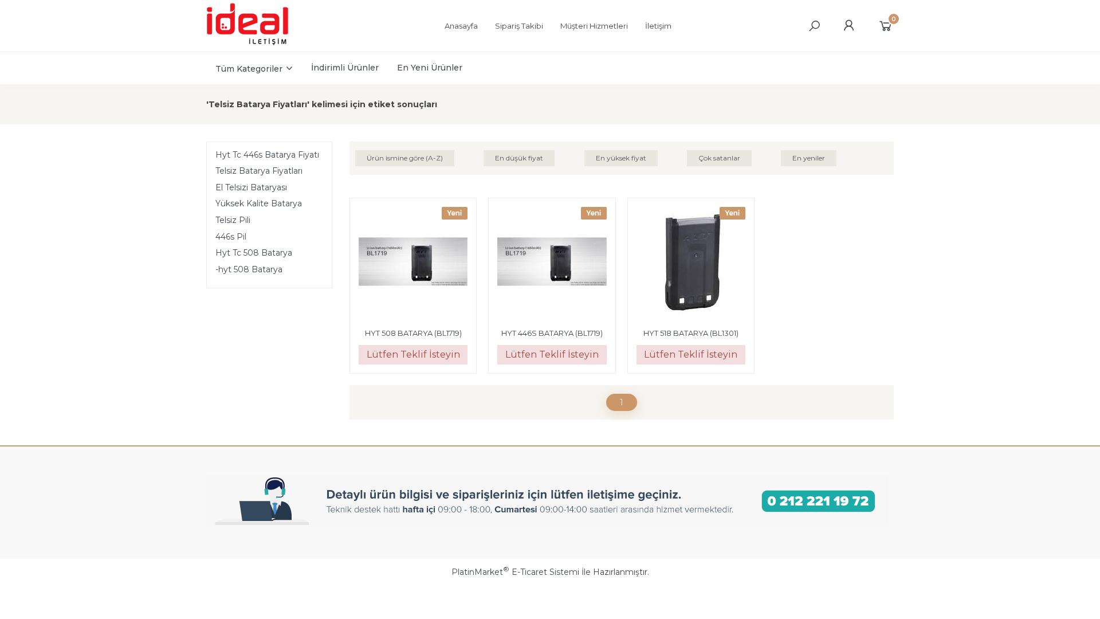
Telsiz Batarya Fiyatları (258, 171)
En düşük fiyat (519, 158)
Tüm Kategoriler (248, 69)
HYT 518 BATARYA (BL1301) (690, 333)
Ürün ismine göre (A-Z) (405, 158)
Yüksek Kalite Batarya (258, 203)
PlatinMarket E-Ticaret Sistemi (515, 572)
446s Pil (230, 237)
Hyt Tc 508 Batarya (253, 253)
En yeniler (808, 158)
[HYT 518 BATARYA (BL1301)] (691, 263)
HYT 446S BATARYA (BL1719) (552, 333)
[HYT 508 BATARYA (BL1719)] (413, 263)
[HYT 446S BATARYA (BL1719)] (551, 263)
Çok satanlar (719, 158)
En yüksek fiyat (621, 158)
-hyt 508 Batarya (248, 269)
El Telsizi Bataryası (251, 187)
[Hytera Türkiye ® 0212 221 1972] (258, 43)
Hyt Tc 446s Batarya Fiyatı (267, 155)
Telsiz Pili (232, 220)
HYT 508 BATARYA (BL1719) (413, 333)
